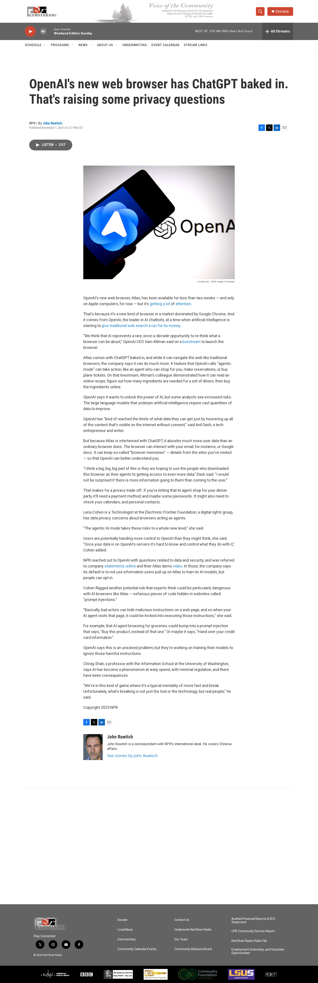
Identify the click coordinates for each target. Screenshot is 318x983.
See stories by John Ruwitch (132, 755)
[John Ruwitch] (93, 747)
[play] (30, 31)
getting (156, 303)
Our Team (181, 939)
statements (114, 566)
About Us (105, 45)
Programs (60, 45)
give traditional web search (125, 325)
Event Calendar (165, 45)
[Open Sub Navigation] (45, 45)
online (130, 566)
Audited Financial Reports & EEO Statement (253, 920)
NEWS (83, 45)
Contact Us (181, 920)
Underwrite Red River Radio (193, 929)
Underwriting (134, 45)
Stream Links (195, 45)
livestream (191, 341)
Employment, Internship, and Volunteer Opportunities (257, 951)
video (177, 566)
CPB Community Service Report (253, 931)
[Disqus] (159, 846)
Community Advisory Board (193, 949)
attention (183, 303)
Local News (125, 929)
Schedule (33, 45)
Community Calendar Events (136, 949)
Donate (282, 11)
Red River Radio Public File (249, 941)
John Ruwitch (52, 123)
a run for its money (164, 325)
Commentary (126, 939)
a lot (166, 303)
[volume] (43, 31)
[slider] (50, 31)
